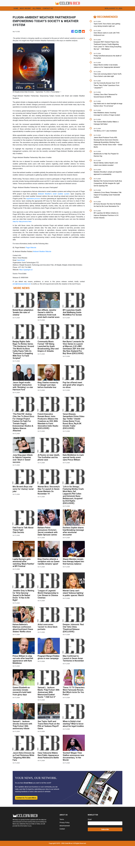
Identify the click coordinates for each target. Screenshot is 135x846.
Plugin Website (31, 247)
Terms (62, 819)
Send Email (21, 260)
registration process (33, 199)
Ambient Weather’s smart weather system (53, 194)
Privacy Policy (64, 822)
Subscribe (105, 829)
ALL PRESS (37, 8)
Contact (62, 829)
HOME (16, 8)
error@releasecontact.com (22, 284)
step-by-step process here (22, 221)
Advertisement (65, 826)
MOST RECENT (25, 8)
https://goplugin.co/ (26, 270)
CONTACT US (48, 8)
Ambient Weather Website (42, 251)
